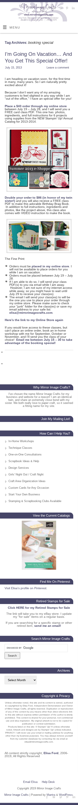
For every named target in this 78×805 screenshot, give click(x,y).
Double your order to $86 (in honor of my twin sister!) (38, 199)
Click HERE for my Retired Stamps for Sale (39, 607)
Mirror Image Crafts (16, 794)
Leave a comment (58, 67)
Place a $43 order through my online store (36, 106)
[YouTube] (54, 8)
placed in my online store (50, 266)
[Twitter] (60, 8)
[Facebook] (47, 8)
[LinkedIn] (73, 8)
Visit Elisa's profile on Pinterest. (26, 588)
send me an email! (47, 625)
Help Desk (48, 782)
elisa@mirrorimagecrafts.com (30, 312)
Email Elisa (30, 782)
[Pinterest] (66, 8)
